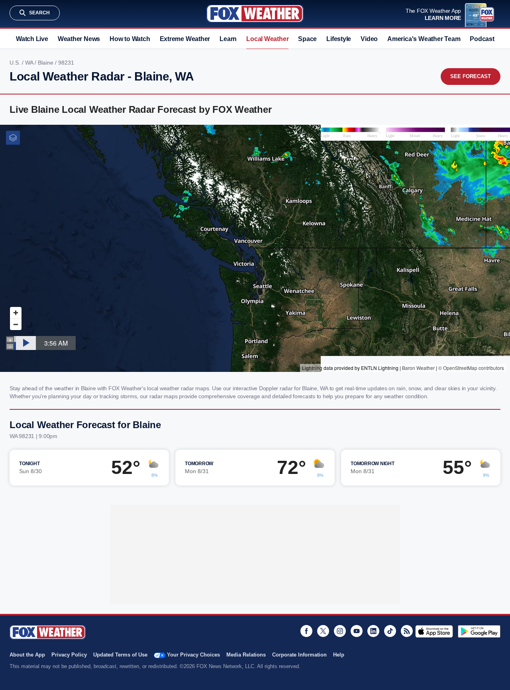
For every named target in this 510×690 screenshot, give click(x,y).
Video (369, 38)
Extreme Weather (185, 38)
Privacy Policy (69, 655)
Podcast (482, 38)
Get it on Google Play (479, 631)
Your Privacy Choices (193, 655)
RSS (407, 631)
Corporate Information (299, 655)
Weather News (79, 38)
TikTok (390, 631)
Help (338, 655)
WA (30, 62)
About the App (27, 655)
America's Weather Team (423, 38)
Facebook (306, 631)
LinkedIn (373, 631)
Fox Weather (255, 13)
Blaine (46, 62)
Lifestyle (338, 38)
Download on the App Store (434, 631)
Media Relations (246, 655)
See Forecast (470, 76)
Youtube (357, 631)
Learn (228, 38)
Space (307, 38)
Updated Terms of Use (120, 655)
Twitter (323, 631)
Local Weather (267, 38)
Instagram (340, 631)
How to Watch (130, 38)
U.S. (16, 62)
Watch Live (32, 38)
